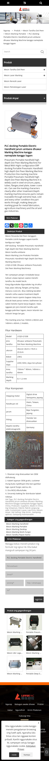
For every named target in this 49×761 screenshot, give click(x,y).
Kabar (10, 710)
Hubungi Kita (24, 716)
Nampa (27, 755)
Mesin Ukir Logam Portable (15, 653)
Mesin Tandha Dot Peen (33, 30)
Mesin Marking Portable (15, 34)
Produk (17, 30)
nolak (14, 755)
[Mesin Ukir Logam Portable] (15, 642)
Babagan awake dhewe (25, 704)
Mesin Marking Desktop (16, 529)
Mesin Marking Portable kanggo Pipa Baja (34, 653)
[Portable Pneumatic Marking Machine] (34, 622)
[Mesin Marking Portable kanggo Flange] (15, 663)
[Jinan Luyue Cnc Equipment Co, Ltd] (24, 9)
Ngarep (8, 704)
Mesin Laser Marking (13, 75)
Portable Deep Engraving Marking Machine (34, 673)
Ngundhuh (20, 710)
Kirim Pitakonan (12, 218)
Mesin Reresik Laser (13, 81)
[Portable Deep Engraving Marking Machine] (34, 663)
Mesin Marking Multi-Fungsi (18, 532)
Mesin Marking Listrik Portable (15, 632)
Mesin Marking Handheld (17, 524)
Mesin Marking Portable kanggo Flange (15, 673)
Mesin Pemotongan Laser (15, 87)
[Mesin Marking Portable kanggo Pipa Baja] (34, 642)
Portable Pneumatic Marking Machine (34, 632)
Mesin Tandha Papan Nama (18, 534)
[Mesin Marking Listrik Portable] (15, 622)
